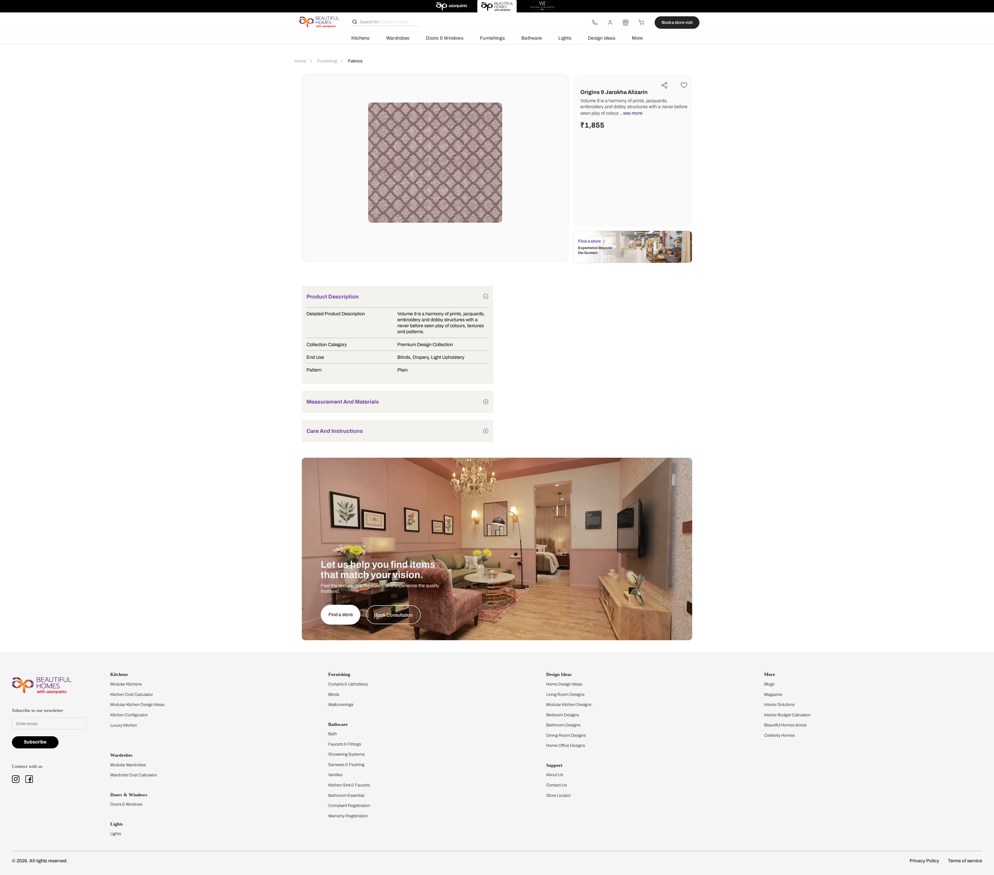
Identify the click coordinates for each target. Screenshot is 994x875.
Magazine (773, 694)
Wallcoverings (340, 704)
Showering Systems (346, 754)
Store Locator (558, 795)
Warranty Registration (348, 816)
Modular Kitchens (126, 684)
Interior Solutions (779, 704)
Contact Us (556, 785)
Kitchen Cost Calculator (131, 694)
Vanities (335, 774)
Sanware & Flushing (346, 764)
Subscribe (35, 742)
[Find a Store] (626, 22)
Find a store (589, 241)
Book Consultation (393, 615)
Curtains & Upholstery (348, 684)
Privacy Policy (924, 860)
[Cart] (641, 22)
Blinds (333, 694)
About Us (554, 774)
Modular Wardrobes (128, 765)
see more (632, 113)
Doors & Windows (444, 38)
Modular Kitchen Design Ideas (137, 704)
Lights (564, 38)
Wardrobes (397, 38)
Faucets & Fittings (344, 744)
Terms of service (965, 860)
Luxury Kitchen (123, 725)
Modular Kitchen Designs (568, 704)
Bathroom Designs (563, 725)
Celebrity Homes (779, 735)
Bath (332, 734)
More (637, 38)
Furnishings (492, 38)
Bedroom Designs (562, 715)
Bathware (531, 38)
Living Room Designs (565, 694)
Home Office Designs (565, 745)
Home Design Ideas (564, 684)
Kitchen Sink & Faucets (349, 785)
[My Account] (610, 22)
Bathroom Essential (346, 795)
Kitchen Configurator (129, 715)
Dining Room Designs (566, 735)
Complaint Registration (349, 805)
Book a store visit (677, 22)
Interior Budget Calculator (787, 715)
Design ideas (601, 38)
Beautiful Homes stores (785, 725)
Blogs (769, 684)
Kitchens (360, 38)
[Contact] (595, 22)
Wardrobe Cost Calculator (133, 775)
